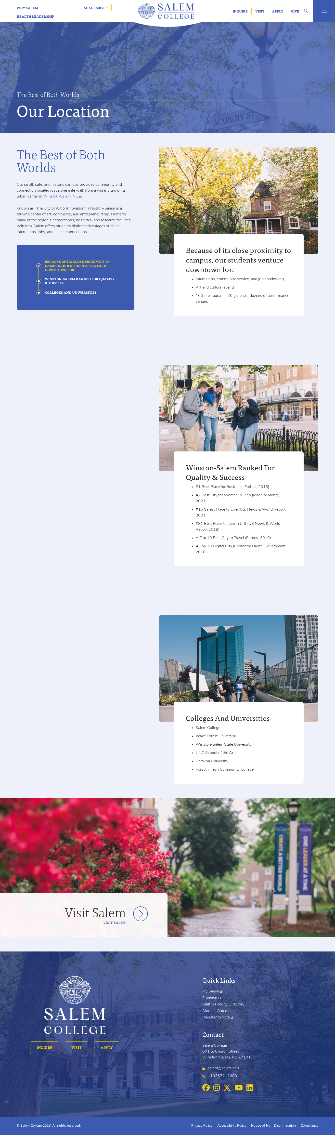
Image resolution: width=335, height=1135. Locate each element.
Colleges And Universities (71, 292)
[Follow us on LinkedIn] (249, 1088)
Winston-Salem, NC (60, 196)
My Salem (210, 991)
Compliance (309, 1126)
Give (295, 11)
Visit (259, 11)
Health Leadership (35, 16)
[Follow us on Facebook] (206, 1088)
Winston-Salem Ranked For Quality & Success (80, 281)
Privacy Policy (201, 1126)
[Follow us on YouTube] (238, 1088)
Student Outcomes (218, 1011)
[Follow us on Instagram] (216, 1088)
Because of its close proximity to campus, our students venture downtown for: (77, 266)
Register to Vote (216, 1017)
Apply (277, 11)
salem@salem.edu (223, 1068)
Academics (93, 7)
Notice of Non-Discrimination (273, 1126)
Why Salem (27, 7)
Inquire (240, 11)
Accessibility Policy (231, 1126)
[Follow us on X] (227, 1088)
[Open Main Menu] (324, 11)
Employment (213, 998)
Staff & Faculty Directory (223, 1004)
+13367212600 (222, 1076)
